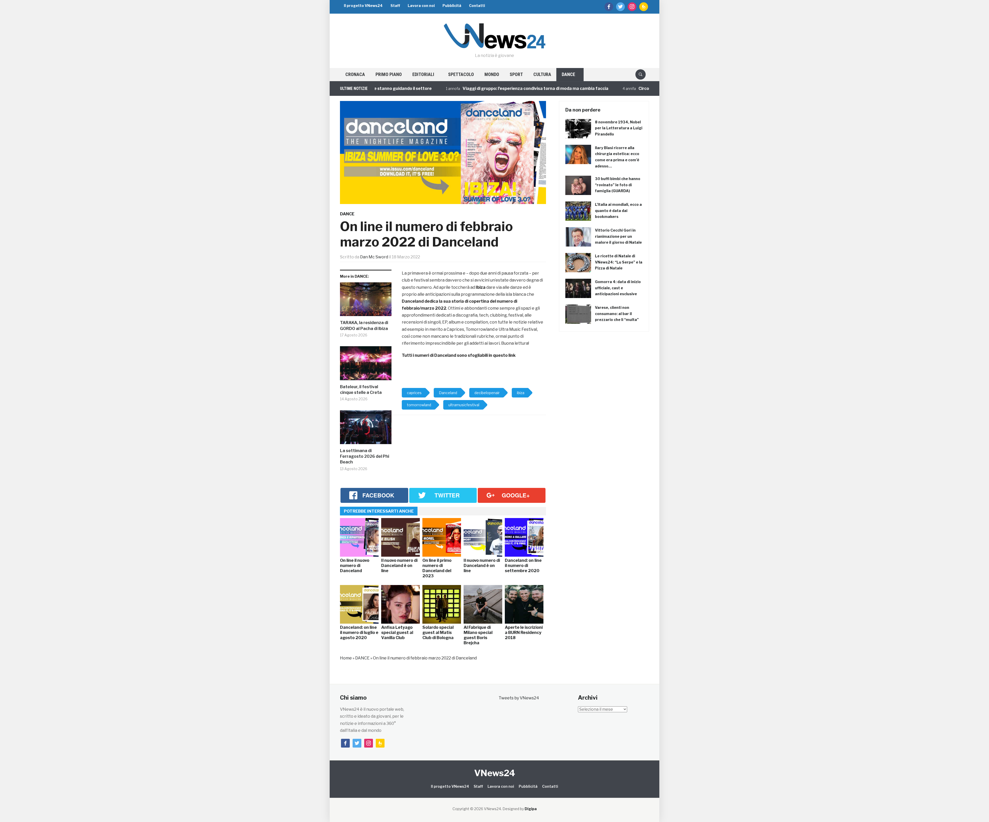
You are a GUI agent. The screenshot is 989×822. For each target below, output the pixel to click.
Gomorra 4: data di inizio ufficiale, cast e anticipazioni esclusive (618, 287)
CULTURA (542, 74)
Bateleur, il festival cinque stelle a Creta (361, 389)
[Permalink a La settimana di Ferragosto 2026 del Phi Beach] (365, 429)
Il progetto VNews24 (363, 5)
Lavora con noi (421, 5)
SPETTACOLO (461, 74)
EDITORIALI (423, 74)
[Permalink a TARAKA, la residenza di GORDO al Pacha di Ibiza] (365, 301)
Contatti (477, 5)
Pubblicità (451, 5)
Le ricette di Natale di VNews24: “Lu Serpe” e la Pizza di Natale (618, 262)
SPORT (516, 74)
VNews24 (494, 773)
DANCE (568, 74)
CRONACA (355, 74)
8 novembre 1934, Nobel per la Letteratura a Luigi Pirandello (618, 128)
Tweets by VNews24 (519, 698)
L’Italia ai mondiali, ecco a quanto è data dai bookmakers (618, 210)
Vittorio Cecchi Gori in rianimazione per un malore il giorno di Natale (618, 236)
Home (346, 658)
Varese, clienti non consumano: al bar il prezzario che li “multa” (617, 313)
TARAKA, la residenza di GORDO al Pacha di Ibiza (364, 325)
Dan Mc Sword (374, 257)
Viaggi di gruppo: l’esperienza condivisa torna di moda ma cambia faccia (498, 88)
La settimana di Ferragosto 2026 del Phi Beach (364, 456)
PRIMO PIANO (389, 74)
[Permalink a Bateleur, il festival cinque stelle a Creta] (365, 365)
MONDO (491, 74)
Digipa (531, 809)
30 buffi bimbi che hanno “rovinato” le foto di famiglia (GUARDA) (617, 184)
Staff (395, 5)
